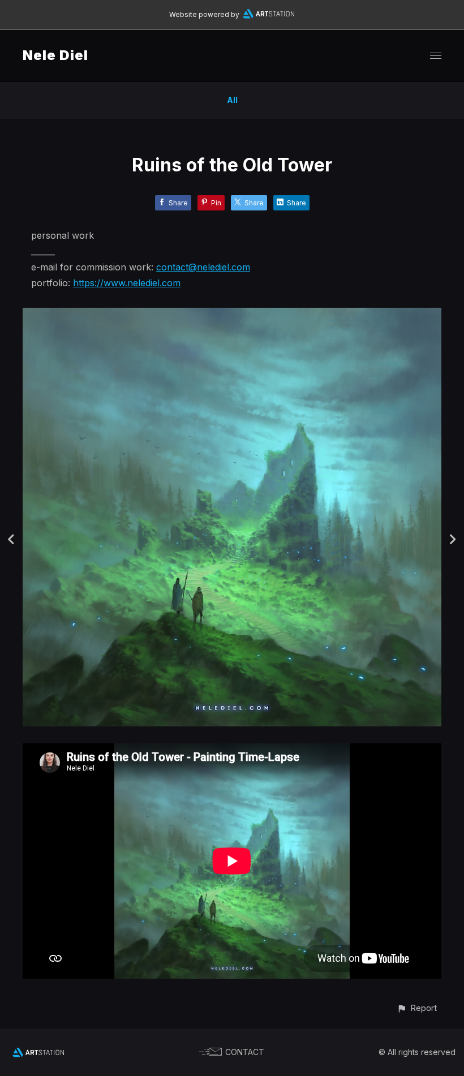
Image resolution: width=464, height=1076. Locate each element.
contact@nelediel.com (203, 267)
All (232, 100)
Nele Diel (55, 55)
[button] (416, 1007)
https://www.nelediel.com (127, 283)
